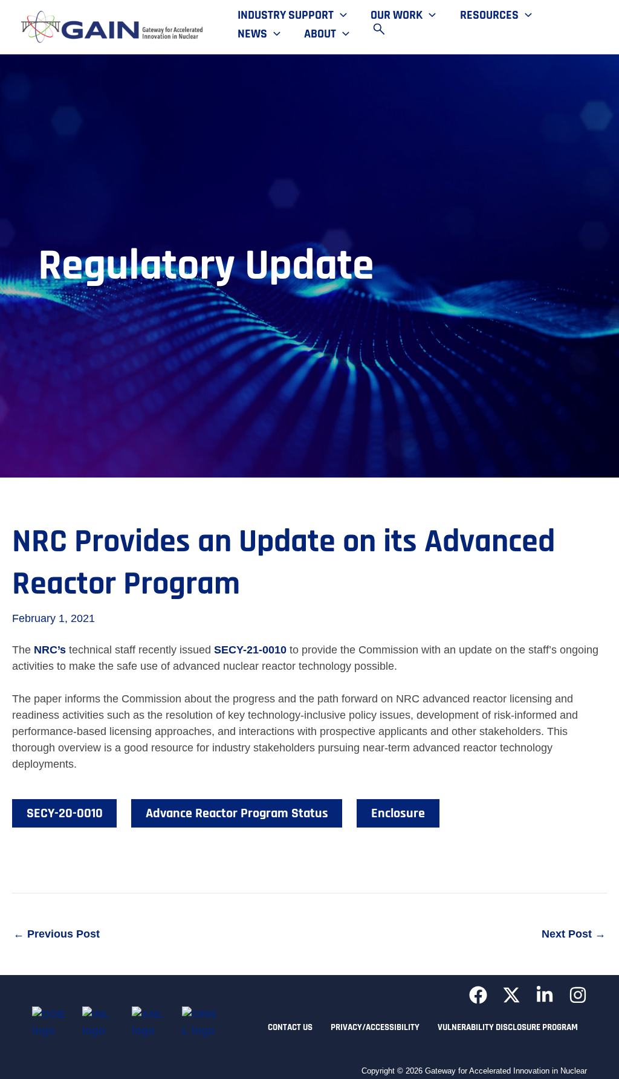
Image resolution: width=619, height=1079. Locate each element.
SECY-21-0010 (250, 650)
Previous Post (56, 933)
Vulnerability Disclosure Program (508, 1027)
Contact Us (290, 1027)
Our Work (397, 15)
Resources (489, 15)
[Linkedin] (545, 995)
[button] (340, 15)
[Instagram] (578, 995)
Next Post (574, 933)
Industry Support (286, 15)
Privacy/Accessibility (375, 1027)
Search (384, 29)
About (320, 34)
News (252, 34)
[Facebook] (478, 995)
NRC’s (50, 650)
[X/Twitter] (511, 995)
